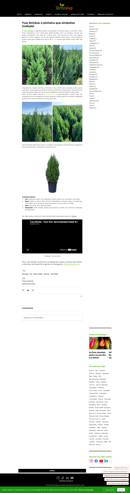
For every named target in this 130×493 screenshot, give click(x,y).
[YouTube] (72, 478)
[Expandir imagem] (37, 65)
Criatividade (102, 393)
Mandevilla (99, 442)
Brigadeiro (103, 379)
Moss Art (92, 444)
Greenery (98, 422)
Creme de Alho (93, 393)
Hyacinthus (92, 427)
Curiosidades (93, 399)
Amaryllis (102, 370)
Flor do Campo (101, 413)
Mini (110, 442)
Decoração (25, 274)
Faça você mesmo (100, 410)
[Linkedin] (106, 461)
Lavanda (91, 439)
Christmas (46, 274)
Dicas (106, 402)
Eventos (91, 407)
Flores (109, 413)
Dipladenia (92, 405)
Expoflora (107, 407)
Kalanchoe (97, 433)
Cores (100, 390)
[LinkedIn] (67, 478)
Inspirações (92, 430)
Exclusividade (99, 407)
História (100, 425)
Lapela (100, 436)
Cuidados (101, 396)
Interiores (100, 430)
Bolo (100, 376)
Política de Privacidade (86, 490)
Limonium (106, 439)
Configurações (109, 490)
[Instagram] (91, 461)
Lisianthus (92, 442)
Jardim (106, 430)
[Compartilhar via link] (33, 290)
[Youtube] (101, 461)
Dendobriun (99, 402)
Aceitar (121, 490)
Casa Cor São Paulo (102, 385)
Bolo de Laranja (94, 379)
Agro (96, 370)
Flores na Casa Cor (95, 419)
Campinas (104, 382)
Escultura (104, 405)
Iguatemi (104, 427)
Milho (105, 442)
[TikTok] (62, 478)
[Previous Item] (92, 343)
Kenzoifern (105, 433)
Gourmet (91, 422)
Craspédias (106, 390)
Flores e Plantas (27, 281)
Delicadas (92, 402)
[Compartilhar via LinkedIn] (28, 290)
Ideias (98, 427)
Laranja (105, 436)
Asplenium (105, 373)
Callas (97, 382)
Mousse (98, 444)
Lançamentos (93, 436)
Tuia (31, 274)
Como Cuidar (93, 390)
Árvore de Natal (37, 274)
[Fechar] (127, 489)
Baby (90, 376)
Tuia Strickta (54, 274)
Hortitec (106, 425)
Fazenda (91, 410)
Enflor (98, 405)
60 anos (91, 370)
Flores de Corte (93, 416)
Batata (95, 376)
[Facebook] (96, 461)
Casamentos (93, 388)
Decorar (100, 399)
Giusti (103, 419)
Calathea (91, 382)
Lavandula (98, 439)
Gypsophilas (93, 425)
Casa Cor (92, 385)
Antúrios (91, 373)
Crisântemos (93, 396)
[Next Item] (108, 343)
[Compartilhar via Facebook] (23, 290)
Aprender (98, 373)
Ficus (90, 413)
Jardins (91, 433)
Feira (108, 410)
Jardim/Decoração (28, 284)
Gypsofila (105, 422)
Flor (94, 413)
